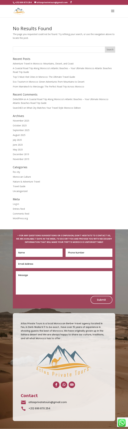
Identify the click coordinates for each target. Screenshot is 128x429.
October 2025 (20, 125)
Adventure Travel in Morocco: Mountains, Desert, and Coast (43, 63)
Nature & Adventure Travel (26, 181)
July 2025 (17, 139)
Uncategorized (20, 191)
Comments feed (21, 213)
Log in (16, 203)
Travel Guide (19, 186)
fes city (16, 171)
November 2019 (21, 159)
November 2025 (21, 120)
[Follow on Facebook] (56, 384)
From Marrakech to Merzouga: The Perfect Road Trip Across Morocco (48, 86)
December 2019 (21, 154)
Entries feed (19, 208)
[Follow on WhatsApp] (64, 384)
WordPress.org (20, 218)
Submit (101, 300)
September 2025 (21, 130)
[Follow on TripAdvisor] (72, 384)
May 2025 (18, 149)
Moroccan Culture (22, 176)
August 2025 (19, 135)
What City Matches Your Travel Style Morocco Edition (54, 107)
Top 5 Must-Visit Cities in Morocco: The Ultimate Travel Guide (44, 76)
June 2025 (18, 144)
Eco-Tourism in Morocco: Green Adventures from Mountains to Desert (48, 81)
